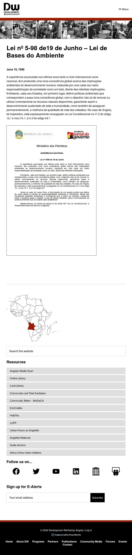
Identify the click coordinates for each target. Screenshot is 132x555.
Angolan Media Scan (21, 371)
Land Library (17, 385)
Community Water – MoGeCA (27, 400)
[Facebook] (16, 471)
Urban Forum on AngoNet (24, 430)
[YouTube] (56, 471)
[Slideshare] (116, 471)
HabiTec (14, 415)
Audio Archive (18, 445)
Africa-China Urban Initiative (25, 452)
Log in (88, 530)
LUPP (13, 423)
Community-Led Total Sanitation (28, 393)
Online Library (18, 378)
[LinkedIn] (76, 471)
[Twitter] (36, 471)
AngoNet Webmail (20, 437)
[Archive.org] (96, 471)
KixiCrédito (16, 408)
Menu (125, 9)
